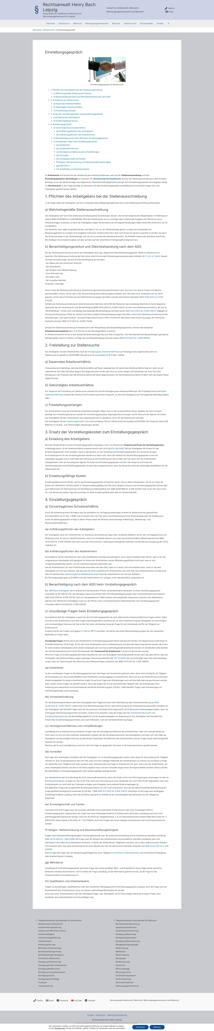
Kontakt (160, 23)
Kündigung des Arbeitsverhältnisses (104, 352)
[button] (169, 23)
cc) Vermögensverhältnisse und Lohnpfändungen (77, 152)
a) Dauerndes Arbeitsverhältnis (67, 103)
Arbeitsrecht (64, 23)
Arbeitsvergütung (74, 421)
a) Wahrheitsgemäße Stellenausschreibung (72, 93)
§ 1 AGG (84, 631)
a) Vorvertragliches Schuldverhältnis (69, 128)
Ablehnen (157, 1027)
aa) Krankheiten (63, 145)
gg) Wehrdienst (63, 165)
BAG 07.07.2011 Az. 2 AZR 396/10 (134, 338)
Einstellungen (59, 1028)
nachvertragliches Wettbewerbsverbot (82, 574)
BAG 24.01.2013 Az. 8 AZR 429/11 (140, 311)
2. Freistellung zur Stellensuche (65, 100)
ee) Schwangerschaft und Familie (70, 159)
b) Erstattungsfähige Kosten (66, 121)
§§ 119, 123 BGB (118, 658)
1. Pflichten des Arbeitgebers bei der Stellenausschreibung (76, 90)
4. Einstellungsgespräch (61, 124)
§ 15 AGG (78, 331)
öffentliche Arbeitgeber (58, 590)
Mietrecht (77, 23)
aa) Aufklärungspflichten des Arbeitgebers (74, 131)
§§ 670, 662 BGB (116, 448)
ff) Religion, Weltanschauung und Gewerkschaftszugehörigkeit (83, 162)
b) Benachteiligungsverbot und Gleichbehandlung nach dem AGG (82, 97)
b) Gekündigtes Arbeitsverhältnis (68, 107)
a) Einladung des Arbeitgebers (67, 117)
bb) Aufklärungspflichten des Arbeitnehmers (75, 134)
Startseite (50, 23)
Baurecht (116, 23)
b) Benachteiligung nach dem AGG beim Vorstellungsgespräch (81, 138)
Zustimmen (140, 1027)
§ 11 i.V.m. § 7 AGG (151, 256)
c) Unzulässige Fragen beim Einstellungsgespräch (75, 141)
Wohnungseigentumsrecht (96, 23)
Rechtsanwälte (146, 23)
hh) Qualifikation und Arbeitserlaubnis (72, 169)
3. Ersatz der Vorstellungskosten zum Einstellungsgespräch (77, 114)
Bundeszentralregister (55, 781)
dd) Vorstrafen (62, 155)
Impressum (101, 1015)
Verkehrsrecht (130, 23)
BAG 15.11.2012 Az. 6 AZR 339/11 (112, 791)
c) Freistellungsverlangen (65, 110)
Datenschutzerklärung (117, 1015)
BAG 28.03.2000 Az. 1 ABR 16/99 (60, 839)
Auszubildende (101, 355)
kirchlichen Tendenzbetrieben (126, 853)
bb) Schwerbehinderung (67, 148)
